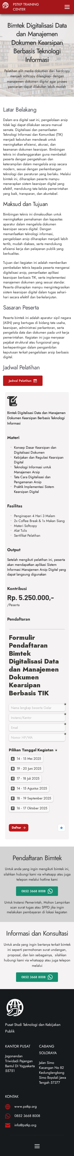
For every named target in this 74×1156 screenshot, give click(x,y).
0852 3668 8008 (27, 1115)
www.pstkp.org (25, 1106)
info (17, 1125)
